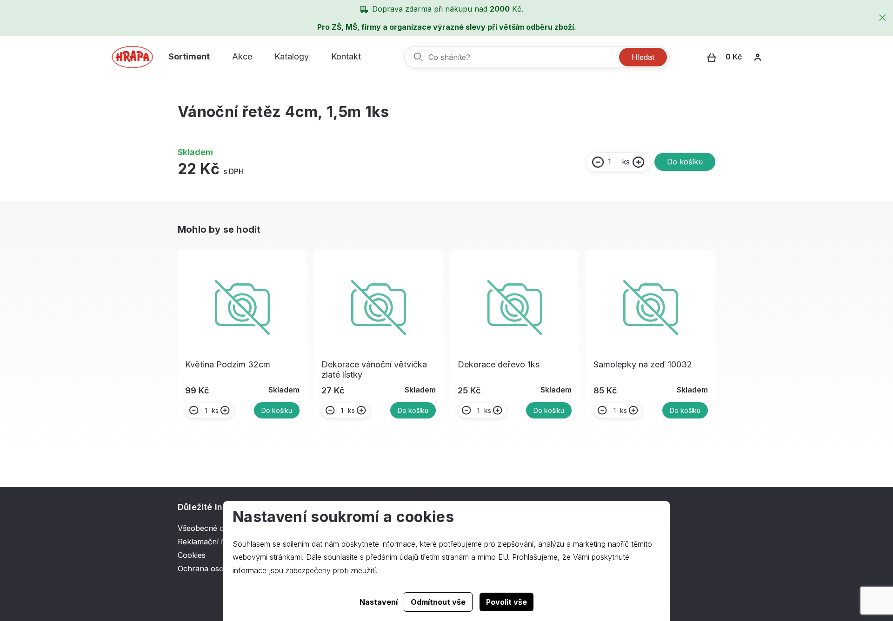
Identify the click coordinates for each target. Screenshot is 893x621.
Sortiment (189, 56)
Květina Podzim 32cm (227, 364)
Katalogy (291, 56)
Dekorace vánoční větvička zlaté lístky (374, 369)
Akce (242, 56)
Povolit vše (506, 602)
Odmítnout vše (438, 602)
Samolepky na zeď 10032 (642, 364)
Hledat (643, 57)
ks (626, 161)
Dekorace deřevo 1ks (499, 364)
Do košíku (685, 161)
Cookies (192, 555)
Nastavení (379, 602)
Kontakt (346, 56)
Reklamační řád (205, 541)
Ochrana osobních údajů (221, 568)
